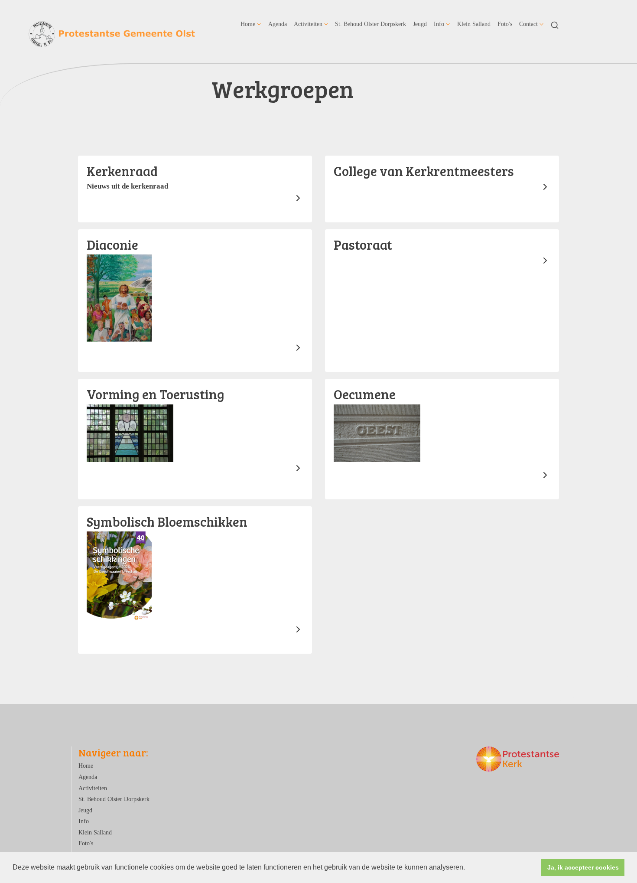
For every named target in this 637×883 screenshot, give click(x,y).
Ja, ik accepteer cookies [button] (583, 867)
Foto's (504, 23)
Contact (528, 23)
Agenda (277, 23)
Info (439, 23)
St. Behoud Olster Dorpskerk (370, 23)
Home (247, 23)
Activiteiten (308, 23)
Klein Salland (474, 23)
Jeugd (420, 23)
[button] (468, 868)
